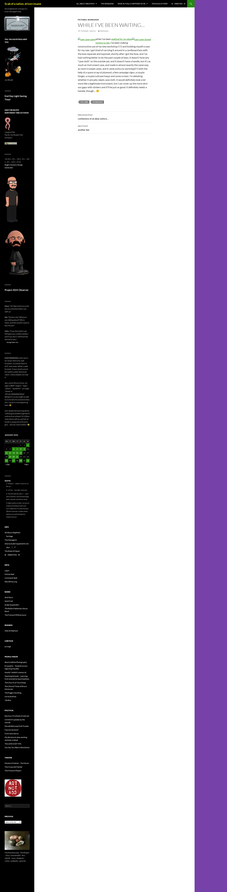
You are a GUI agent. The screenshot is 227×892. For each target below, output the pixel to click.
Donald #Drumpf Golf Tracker (17, 726)
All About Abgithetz (85, 4)
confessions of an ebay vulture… (93, 117)
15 (21, 453)
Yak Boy (8, 700)
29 (21, 460)
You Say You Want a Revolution (17, 747)
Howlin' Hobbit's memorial (15, 672)
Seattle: (8, 481)
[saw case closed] (141, 39)
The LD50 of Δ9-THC (13, 744)
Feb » (27, 464)
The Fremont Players (13, 770)
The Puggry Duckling (13, 693)
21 (17, 457)
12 (10, 453)
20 (14, 457)
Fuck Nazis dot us (12, 733)
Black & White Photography (16, 662)
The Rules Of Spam (160, 4)
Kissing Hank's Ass (12, 342)
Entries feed (9, 574)
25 (6, 460)
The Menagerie (107, 4)
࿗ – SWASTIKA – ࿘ (178, 4)
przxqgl (104, 31)
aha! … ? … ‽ (10, 547)
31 (28, 460)
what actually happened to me (131, 4)
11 (6, 453)
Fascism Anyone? (12, 730)
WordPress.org (11, 581)
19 (10, 457)
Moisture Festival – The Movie (17, 763)
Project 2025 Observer (17, 290)
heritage (9, 536)
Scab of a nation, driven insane (23, 3)
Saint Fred (9, 601)
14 (17, 453)
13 (14, 453)
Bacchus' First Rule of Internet (17, 716)
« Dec (7, 464)
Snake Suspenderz (12, 605)
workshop (93, 20)
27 (14, 460)
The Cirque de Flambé (13, 767)
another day (83, 128)
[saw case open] (86, 39)
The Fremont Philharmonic (15, 615)
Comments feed (11, 578)
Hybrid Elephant (11, 631)
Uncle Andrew (10, 696)
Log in (7, 570)
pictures (82, 20)
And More (9, 597)
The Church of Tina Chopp (15, 682)
